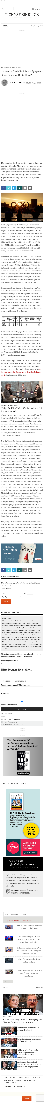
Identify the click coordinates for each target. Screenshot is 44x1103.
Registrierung (20, 681)
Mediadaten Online (10, 1082)
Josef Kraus (19, 82)
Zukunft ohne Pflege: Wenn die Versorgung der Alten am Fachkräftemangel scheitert (22, 1020)
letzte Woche (13, 921)
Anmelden (7, 681)
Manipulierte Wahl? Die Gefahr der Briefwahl (28, 1029)
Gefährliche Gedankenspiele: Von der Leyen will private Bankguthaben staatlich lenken (29, 951)
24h (5, 921)
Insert (27, 1098)
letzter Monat (26, 921)
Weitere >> (8, 982)
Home (6, 1077)
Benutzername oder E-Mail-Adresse (15, 685)
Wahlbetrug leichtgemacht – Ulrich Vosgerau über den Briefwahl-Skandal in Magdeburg (27, 1053)
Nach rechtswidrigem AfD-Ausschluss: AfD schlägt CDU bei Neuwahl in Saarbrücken (29, 939)
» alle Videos (39, 987)
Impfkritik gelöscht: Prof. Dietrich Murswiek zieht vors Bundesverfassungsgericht (28, 1064)
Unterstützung (24, 1077)
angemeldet (15, 654)
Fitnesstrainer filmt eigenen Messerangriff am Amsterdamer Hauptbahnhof (29, 973)
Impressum (36, 1077)
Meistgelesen (12, 914)
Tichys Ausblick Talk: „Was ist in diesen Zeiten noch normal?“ (22, 409)
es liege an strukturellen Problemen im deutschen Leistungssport (21, 372)
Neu (24, 914)
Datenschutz (8, 1080)
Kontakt (13, 1077)
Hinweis (8, 649)
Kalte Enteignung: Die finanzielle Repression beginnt (29, 1040)
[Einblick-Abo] (23, 814)
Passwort (5, 693)
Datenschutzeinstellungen (25, 1080)
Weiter (6, 601)
